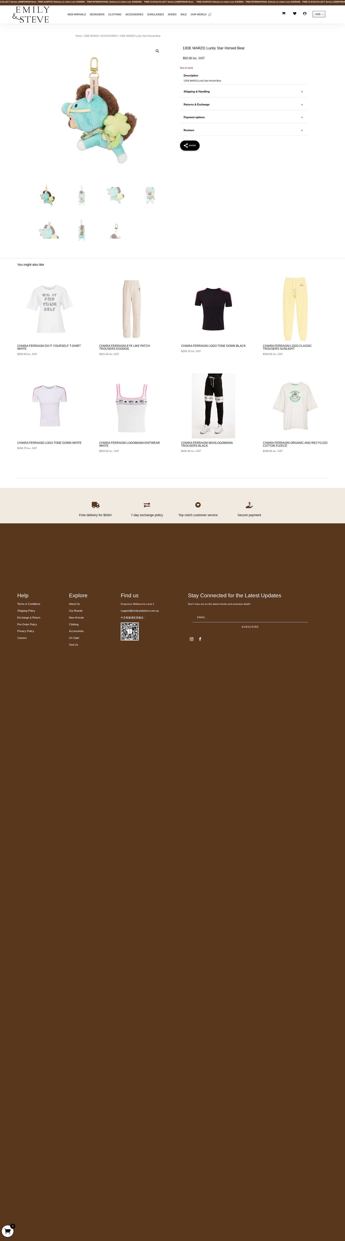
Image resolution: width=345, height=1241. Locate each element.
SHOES (172, 14)
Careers (22, 637)
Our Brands (76, 610)
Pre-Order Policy (27, 624)
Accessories (134, 14)
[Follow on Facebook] (200, 639)
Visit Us (73, 644)
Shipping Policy (26, 610)
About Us (74, 603)
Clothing (114, 14)
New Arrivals (77, 14)
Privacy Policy (25, 631)
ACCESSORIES (109, 36)
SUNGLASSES (155, 14)
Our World (198, 14)
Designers (97, 14)
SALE (183, 14)
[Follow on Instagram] (191, 639)
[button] (157, 51)
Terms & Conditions (28, 603)
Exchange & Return (28, 617)
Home (78, 36)
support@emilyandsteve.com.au (140, 610)
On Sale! (74, 637)
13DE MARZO (91, 36)
